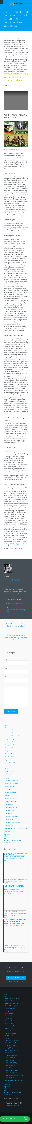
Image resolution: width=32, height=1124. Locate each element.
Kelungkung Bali (9, 745)
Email (6, 668)
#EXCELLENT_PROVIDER (16, 978)
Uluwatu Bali (8, 754)
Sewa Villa (7, 831)
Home (5, 725)
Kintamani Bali (9, 748)
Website (6, 677)
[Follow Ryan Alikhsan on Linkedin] (9, 583)
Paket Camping (9, 804)
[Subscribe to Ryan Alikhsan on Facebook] (7, 583)
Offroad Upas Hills (10, 786)
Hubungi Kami (8, 842)
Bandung (6, 778)
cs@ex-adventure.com (12, 1105)
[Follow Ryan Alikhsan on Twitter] (4, 583)
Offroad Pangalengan (11, 798)
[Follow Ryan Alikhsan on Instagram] (12, 583)
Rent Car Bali (8, 775)
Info (14, 603)
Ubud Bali (7, 769)
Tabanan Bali (8, 766)
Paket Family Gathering (11, 816)
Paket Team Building (11, 807)
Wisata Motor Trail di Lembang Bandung (16, 828)
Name (6, 659)
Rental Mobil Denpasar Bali (12, 736)
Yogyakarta (7, 835)
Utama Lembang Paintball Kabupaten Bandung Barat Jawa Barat (16, 638)
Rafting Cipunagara (10, 801)
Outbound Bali (9, 733)
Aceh (5, 838)
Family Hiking (8, 789)
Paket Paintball (9, 825)
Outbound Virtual (9, 795)
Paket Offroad (9, 813)
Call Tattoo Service (10, 772)
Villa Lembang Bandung (11, 792)
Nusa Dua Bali (9, 757)
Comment (6, 686)
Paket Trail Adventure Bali (12, 730)
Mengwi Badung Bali (11, 739)
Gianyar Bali (8, 751)
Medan (6, 836)
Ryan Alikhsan (11, 579)
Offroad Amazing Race (11, 783)
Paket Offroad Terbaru (11, 780)
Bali (5, 727)
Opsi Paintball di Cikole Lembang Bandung (15, 610)
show (9, 86)
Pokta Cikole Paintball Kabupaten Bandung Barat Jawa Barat (16, 625)
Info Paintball (20, 603)
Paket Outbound (9, 810)
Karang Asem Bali (10, 763)
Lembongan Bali (9, 742)
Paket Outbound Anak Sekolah (13, 822)
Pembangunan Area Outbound (12, 840)
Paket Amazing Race (11, 819)
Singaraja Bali (9, 760)
